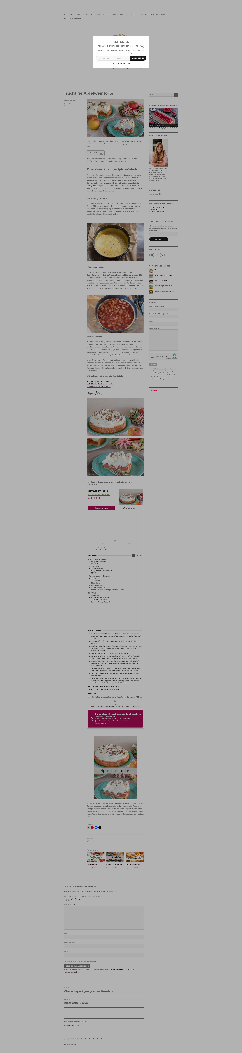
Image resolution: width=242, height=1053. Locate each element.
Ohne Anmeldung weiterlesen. (121, 63)
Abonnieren (138, 58)
